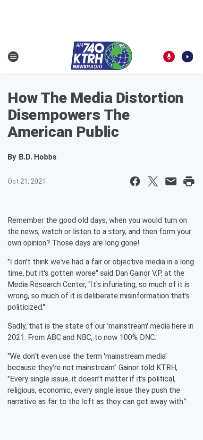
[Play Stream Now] (187, 56)
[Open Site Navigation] (13, 56)
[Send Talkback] (169, 56)
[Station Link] (101, 57)
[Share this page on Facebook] (135, 181)
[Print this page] (188, 181)
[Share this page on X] (153, 181)
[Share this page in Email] (171, 181)
